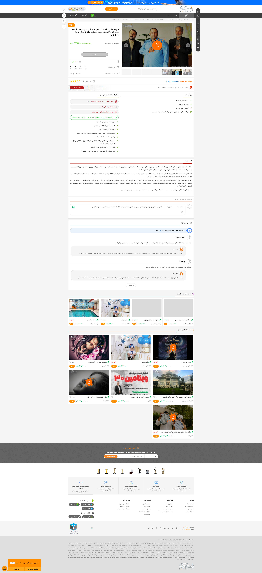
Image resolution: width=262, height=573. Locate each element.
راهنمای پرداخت (147, 509)
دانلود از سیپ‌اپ (74, 517)
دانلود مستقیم (86, 517)
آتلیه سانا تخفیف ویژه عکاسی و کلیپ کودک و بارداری (175, 432)
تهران (176, 15)
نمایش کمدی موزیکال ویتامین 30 (138, 397)
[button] (126, 45)
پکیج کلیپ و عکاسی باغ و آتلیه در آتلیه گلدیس (176, 397)
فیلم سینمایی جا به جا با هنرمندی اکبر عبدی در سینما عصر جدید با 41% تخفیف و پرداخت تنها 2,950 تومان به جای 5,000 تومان (96, 32)
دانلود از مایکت (86, 509)
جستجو (111, 9)
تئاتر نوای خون (185, 362)
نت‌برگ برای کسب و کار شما (165, 512)
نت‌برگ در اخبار (189, 512)
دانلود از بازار (73, 505)
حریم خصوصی (189, 509)
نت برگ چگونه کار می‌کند (144, 512)
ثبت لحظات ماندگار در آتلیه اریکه (96, 397)
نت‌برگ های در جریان (124, 504)
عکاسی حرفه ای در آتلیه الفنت (97, 362)
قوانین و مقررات (189, 507)
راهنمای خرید (147, 507)
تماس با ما (169, 504)
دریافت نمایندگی (167, 509)
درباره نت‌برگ (190, 504)
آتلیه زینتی (124, 320)
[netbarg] (186, 566)
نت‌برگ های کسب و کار (123, 509)
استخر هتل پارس (91, 320)
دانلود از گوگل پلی (86, 505)
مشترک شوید (111, 456)
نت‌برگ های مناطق (124, 507)
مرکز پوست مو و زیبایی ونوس (182, 320)
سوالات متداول (147, 514)
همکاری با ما (169, 507)
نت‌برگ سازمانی (147, 504)
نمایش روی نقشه (76, 88)
